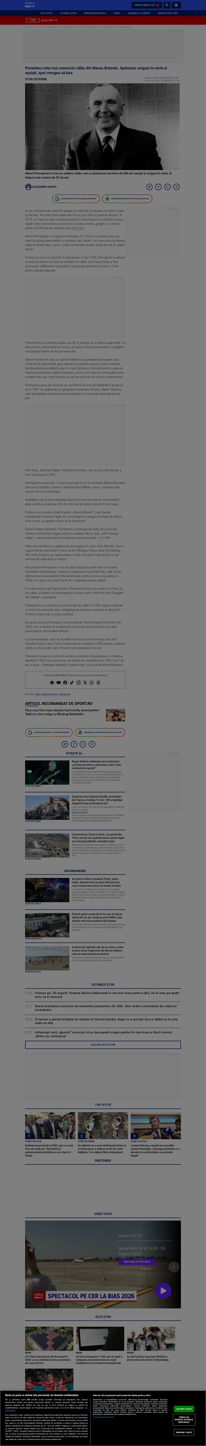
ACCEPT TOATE (184, 1409)
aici (74, 1428)
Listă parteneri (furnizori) (103, 1417)
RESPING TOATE (184, 1432)
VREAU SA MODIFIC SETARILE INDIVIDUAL (184, 1419)
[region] (103, 1418)
